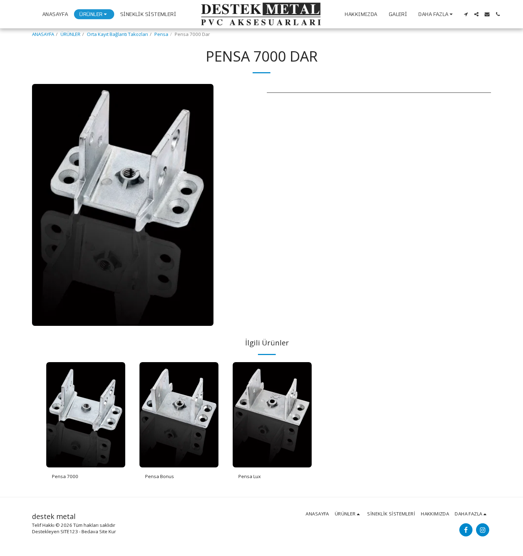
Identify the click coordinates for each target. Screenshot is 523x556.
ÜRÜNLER (70, 34)
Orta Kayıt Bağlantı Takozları (117, 34)
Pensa (161, 34)
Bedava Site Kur (98, 531)
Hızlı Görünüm (85, 465)
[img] (85, 414)
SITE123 (69, 531)
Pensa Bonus (159, 476)
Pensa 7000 (65, 476)
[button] (466, 14)
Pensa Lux (249, 476)
